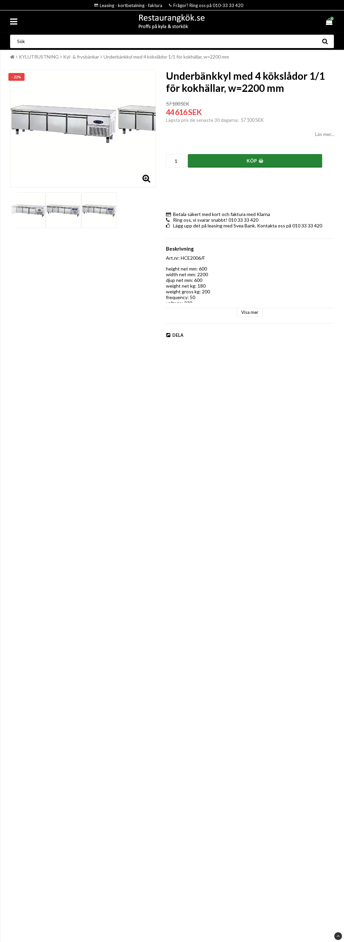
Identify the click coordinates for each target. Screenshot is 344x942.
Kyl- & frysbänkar (81, 57)
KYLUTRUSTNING (39, 57)
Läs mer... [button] (324, 134)
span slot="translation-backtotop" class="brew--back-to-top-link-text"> (338, 936)
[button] (330, 21)
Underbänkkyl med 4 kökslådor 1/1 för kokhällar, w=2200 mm (166, 57)
